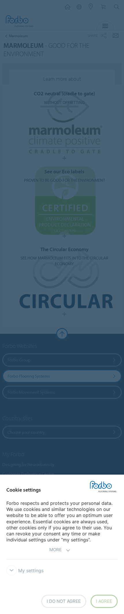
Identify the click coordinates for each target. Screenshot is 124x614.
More (55, 549)
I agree (104, 601)
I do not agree (64, 601)
